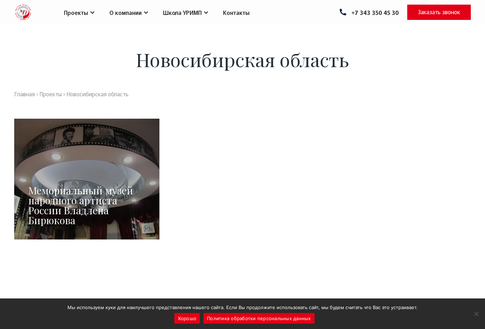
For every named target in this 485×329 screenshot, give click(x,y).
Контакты (236, 12)
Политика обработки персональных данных (259, 318)
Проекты (76, 12)
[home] (23, 12)
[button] (79, 12)
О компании (125, 12)
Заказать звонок (439, 11)
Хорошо (187, 318)
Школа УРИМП (182, 12)
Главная (24, 94)
